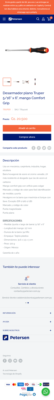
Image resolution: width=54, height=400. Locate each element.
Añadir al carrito (27, 128)
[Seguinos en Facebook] (5, 361)
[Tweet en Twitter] (44, 148)
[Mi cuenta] (43, 18)
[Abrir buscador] (37, 18)
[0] (49, 19)
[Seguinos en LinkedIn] (20, 361)
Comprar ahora (27, 137)
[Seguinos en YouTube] (15, 361)
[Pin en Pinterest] (39, 148)
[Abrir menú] (4, 19)
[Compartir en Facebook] (33, 148)
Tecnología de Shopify (12, 374)
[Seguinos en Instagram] (10, 361)
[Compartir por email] (49, 148)
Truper (7, 109)
